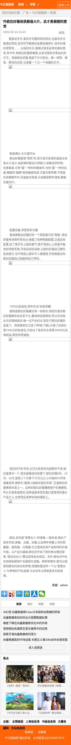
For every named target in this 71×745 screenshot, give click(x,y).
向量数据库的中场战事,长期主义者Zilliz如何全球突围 (35, 639)
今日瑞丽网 (7, 4)
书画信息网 (49, 721)
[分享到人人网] (34, 594)
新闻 (53, 12)
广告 (26, 12)
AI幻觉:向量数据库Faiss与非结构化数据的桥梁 (31, 612)
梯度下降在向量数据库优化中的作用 (25, 623)
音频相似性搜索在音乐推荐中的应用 (25, 628)
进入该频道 (35, 647)
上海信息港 (32, 721)
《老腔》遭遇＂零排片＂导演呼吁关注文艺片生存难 (33, 686)
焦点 (6, 658)
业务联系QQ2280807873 (48, 737)
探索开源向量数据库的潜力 (19, 634)
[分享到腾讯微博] (19, 594)
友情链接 (17, 721)
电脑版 (42, 732)
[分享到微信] (42, 594)
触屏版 (29, 732)
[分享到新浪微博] (12, 594)
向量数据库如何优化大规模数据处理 (25, 617)
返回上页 (63, 5)
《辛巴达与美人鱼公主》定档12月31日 (26, 713)
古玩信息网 (18, 728)
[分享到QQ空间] (27, 594)
